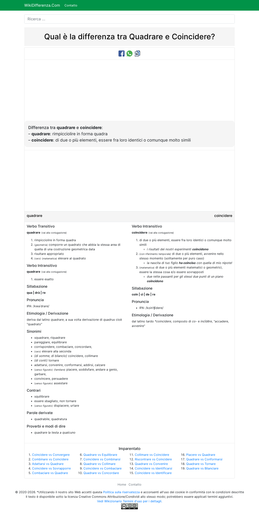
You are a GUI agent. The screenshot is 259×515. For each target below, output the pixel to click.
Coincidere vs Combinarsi (101, 459)
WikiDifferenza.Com (42, 5)
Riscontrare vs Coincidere (153, 459)
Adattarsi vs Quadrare (48, 464)
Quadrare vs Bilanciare (202, 468)
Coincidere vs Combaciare (102, 468)
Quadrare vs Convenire (151, 464)
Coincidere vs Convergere (51, 455)
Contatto (70, 5)
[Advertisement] (129, 92)
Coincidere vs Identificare (153, 473)
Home (122, 484)
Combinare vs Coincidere (50, 459)
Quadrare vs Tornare (201, 464)
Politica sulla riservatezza (121, 492)
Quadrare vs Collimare (99, 464)
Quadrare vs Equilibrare (100, 455)
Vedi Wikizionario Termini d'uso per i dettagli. (129, 501)
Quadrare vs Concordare (101, 473)
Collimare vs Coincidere (152, 455)
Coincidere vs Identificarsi (153, 468)
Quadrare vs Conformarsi (204, 459)
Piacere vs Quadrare (200, 455)
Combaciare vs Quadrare (50, 473)
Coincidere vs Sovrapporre (51, 468)
